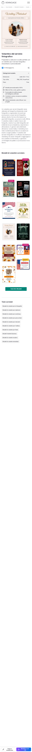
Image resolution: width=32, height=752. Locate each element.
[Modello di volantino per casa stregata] (23, 232)
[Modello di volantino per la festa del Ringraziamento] (8, 274)
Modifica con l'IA (25, 749)
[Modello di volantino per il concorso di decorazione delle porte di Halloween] (8, 168)
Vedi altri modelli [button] (16, 289)
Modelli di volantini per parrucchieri (12, 318)
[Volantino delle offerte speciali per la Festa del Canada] (23, 168)
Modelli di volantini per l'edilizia (11, 325)
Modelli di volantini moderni (10, 337)
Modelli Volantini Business (9, 333)
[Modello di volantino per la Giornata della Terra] (23, 210)
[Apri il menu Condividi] (28, 68)
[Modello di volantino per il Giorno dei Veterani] (8, 210)
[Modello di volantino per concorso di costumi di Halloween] (23, 250)
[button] (8, 749)
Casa (2, 7)
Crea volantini (9, 7)
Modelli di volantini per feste (10, 329)
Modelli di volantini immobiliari (11, 341)
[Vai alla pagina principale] (9, 2)
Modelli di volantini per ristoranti (11, 322)
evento (27, 7)
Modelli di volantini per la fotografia (12, 306)
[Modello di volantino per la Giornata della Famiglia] (8, 189)
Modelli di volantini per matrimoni (11, 310)
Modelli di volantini (19, 7)
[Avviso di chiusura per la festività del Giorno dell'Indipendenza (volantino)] (23, 264)
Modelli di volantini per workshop (12, 314)
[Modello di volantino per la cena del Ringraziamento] (8, 253)
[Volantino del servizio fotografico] (8, 232)
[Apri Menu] (28, 2)
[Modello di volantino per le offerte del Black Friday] (23, 189)
